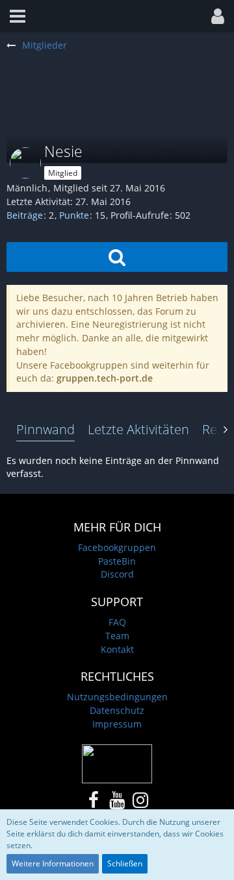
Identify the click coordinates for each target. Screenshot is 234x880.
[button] (17, 16)
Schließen (124, 863)
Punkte (74, 215)
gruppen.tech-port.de (105, 378)
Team (117, 635)
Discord (117, 574)
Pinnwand (45, 429)
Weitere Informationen (53, 863)
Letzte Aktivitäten (138, 429)
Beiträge (24, 215)
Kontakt (117, 649)
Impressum (117, 724)
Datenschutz (117, 710)
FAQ (117, 622)
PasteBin (117, 561)
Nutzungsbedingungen (117, 697)
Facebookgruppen (117, 547)
